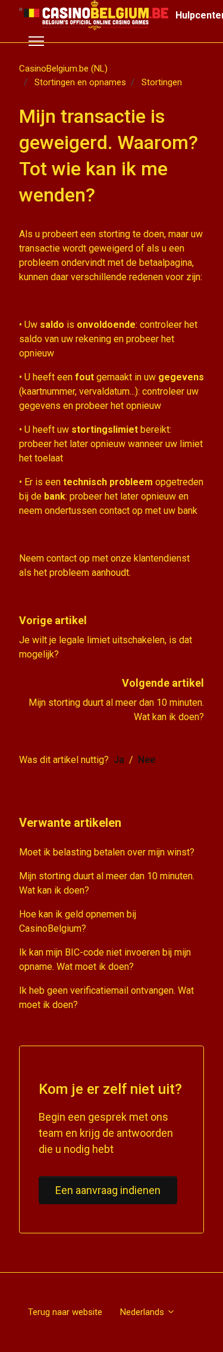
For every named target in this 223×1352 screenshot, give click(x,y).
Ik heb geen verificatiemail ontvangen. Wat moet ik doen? (106, 997)
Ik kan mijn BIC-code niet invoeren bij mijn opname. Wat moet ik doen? (105, 959)
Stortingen (162, 82)
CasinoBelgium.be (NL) (63, 68)
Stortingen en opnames (80, 82)
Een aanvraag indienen (108, 1190)
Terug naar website (65, 1312)
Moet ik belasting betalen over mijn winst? (106, 852)
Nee (146, 759)
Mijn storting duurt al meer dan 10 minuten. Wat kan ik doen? (106, 883)
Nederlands (143, 1312)
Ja (119, 759)
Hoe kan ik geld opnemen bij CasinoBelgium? (77, 921)
